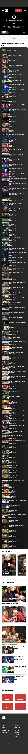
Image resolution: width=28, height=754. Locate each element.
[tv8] (7, 10)
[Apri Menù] (3, 10)
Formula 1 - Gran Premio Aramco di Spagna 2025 (12, 44)
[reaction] (5, 32)
